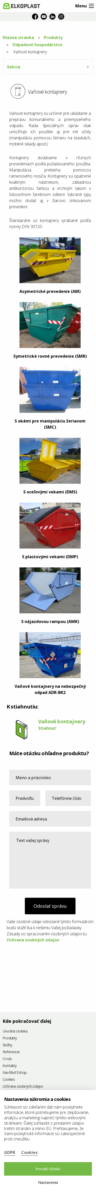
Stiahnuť (47, 728)
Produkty (53, 37)
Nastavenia (48, 1182)
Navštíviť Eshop (15, 1073)
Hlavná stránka (18, 37)
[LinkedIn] (52, 17)
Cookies (9, 1079)
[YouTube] (44, 17)
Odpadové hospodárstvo (37, 44)
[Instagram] (61, 17)
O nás (7, 1059)
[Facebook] (35, 17)
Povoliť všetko (48, 1168)
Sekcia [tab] (13, 67)
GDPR (9, 1152)
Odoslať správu (50, 906)
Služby (7, 1045)
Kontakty (10, 1066)
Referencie (11, 1052)
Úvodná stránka (15, 1031)
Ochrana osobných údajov (33, 940)
